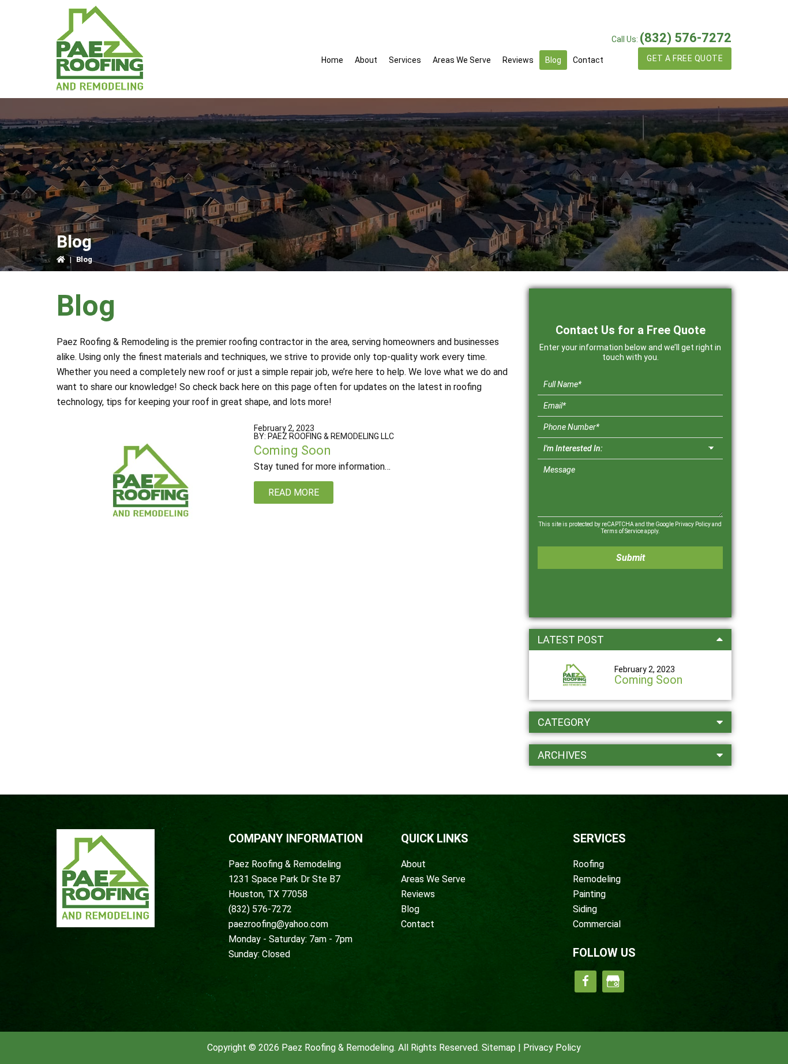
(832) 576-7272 (685, 38)
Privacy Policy (693, 524)
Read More (293, 492)
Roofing (588, 864)
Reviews (418, 894)
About (413, 864)
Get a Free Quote (685, 58)
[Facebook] (585, 981)
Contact (417, 924)
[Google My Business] (613, 981)
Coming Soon (292, 450)
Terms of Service (622, 531)
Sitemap (499, 1047)
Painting (589, 894)
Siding (585, 909)
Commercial (597, 924)
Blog (410, 909)
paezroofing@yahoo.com (278, 924)
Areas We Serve (433, 879)
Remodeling (597, 879)
